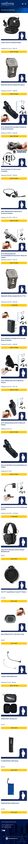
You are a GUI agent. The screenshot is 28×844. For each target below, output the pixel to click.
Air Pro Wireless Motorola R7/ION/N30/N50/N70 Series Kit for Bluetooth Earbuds (14, 255)
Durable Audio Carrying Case (9, 718)
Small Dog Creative (22, 836)
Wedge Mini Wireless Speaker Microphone (13, 85)
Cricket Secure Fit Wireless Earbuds (11, 42)
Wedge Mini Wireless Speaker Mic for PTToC (13, 296)
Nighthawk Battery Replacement (10, 803)
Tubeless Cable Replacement (9, 676)
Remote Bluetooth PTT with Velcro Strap (12, 634)
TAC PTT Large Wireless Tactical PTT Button (13, 592)
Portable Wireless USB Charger (9, 761)
